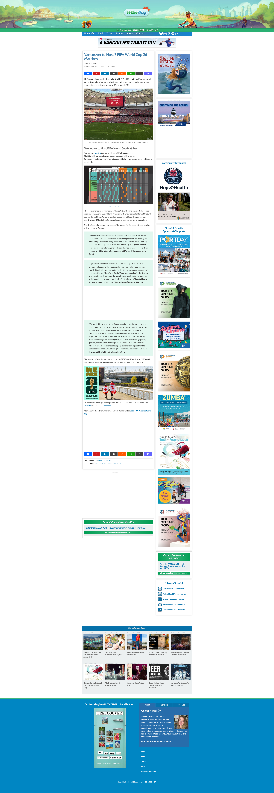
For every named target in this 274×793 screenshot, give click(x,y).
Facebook (107, 406)
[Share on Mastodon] (148, 73)
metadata (119, 458)
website (87, 406)
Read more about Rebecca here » (156, 741)
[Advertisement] (118, 303)
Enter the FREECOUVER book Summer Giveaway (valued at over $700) (116, 528)
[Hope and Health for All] (174, 179)
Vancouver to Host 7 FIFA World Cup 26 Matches (115, 57)
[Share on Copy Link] (139, 73)
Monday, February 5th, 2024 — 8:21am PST (99, 66)
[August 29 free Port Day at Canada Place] (174, 255)
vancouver (107, 460)
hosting (98, 153)
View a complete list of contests (117, 533)
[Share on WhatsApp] (131, 73)
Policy (143, 766)
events (97, 463)
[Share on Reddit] (122, 73)
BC (96, 460)
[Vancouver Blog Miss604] (137, 11)
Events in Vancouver (148, 771)
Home (143, 751)
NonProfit (89, 33)
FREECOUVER (138, 30)
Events (119, 33)
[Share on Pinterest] (96, 73)
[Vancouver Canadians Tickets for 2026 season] (137, 42)
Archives (181, 705)
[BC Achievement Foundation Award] (174, 298)
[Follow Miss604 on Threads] (169, 34)
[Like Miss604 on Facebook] (173, 34)
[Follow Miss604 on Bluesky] (161, 34)
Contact (140, 33)
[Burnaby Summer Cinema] (174, 335)
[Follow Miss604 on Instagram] (165, 34)
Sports (100, 460)
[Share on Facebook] (88, 73)
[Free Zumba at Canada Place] (174, 413)
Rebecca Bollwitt (92, 63)
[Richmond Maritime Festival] (174, 74)
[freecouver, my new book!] (110, 768)
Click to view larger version (118, 207)
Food (100, 33)
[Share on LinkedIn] (105, 73)
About (129, 33)
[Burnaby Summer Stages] (174, 490)
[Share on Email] (114, 73)
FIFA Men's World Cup (108, 463)
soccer (118, 463)
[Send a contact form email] (177, 34)
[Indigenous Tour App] (174, 206)
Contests (164, 705)
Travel (109, 33)
